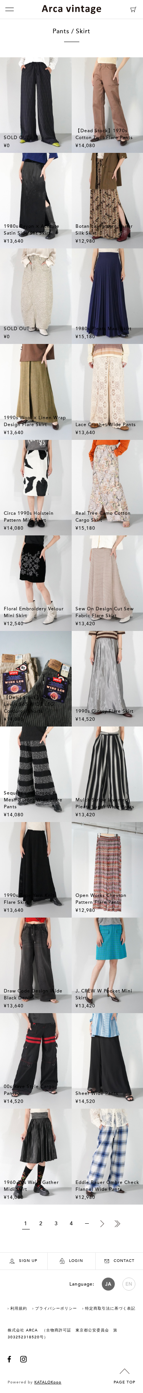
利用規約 (18, 1308)
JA (108, 1284)
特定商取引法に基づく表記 (110, 1308)
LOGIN (76, 1260)
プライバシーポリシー (56, 1308)
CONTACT (124, 1260)
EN (129, 1284)
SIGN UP (28, 1260)
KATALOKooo (47, 1382)
